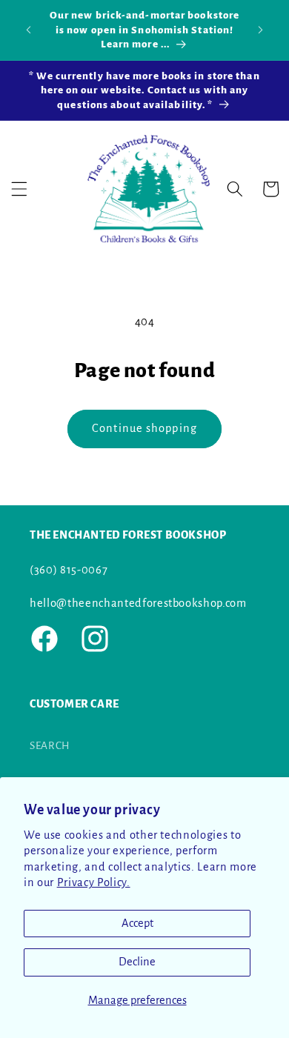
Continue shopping (144, 428)
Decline (137, 962)
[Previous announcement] (29, 29)
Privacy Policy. (93, 882)
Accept (137, 923)
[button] (19, 189)
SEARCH (50, 745)
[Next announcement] (261, 29)
